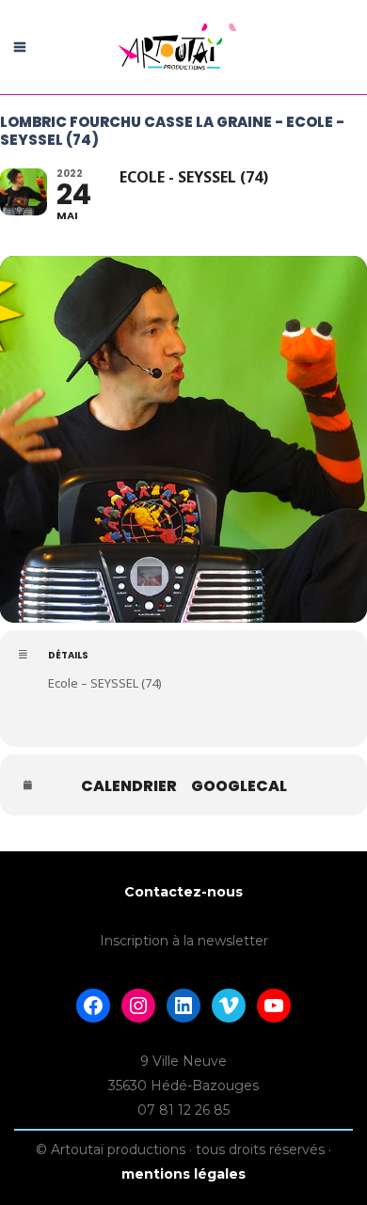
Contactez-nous (183, 891)
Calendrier (129, 786)
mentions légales (183, 1173)
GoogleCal (239, 786)
